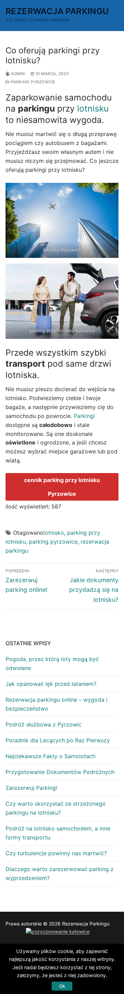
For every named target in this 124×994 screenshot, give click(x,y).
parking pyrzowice (32, 82)
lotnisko (53, 532)
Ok (62, 986)
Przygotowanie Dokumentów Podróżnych (60, 771)
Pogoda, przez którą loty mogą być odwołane (52, 663)
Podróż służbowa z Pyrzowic (44, 724)
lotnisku (92, 108)
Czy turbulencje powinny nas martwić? (56, 853)
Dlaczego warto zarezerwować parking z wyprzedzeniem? (60, 873)
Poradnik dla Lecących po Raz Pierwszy (58, 740)
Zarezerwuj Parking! (31, 787)
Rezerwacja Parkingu (57, 11)
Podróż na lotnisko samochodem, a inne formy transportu (58, 833)
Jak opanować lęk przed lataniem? (51, 683)
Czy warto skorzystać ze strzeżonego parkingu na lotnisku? (56, 808)
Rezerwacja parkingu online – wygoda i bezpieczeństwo (56, 704)
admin (17, 73)
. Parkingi (83, 415)
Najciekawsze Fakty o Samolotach (50, 756)
